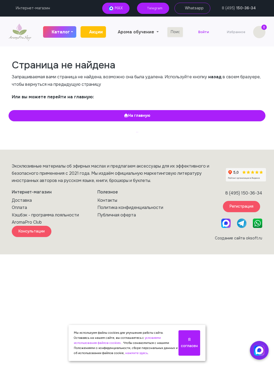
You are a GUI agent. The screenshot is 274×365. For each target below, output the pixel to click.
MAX (118, 8)
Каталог (61, 32)
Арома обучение (136, 32)
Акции (96, 32)
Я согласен (189, 342)
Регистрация (241, 206)
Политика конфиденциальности (130, 207)
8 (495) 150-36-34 (243, 193)
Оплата (19, 207)
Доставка (22, 200)
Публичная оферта (116, 215)
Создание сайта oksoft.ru (238, 238)
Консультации (31, 231)
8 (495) (239, 8)
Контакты (107, 200)
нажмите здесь (136, 353)
